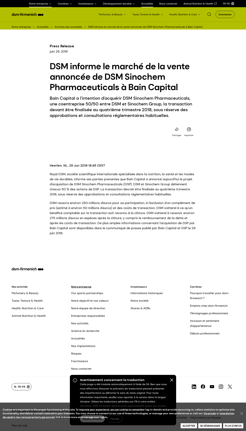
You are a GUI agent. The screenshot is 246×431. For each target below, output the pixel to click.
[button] (209, 14)
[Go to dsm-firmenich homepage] (28, 14)
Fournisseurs (79, 361)
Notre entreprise (21, 26)
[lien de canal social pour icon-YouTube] (211, 386)
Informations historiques (147, 293)
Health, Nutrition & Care (28, 308)
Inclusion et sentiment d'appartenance (204, 323)
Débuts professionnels (205, 333)
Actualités (43, 26)
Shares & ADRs (140, 308)
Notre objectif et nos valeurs (90, 301)
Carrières (196, 286)
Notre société (139, 301)
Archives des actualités (68, 26)
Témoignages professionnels (209, 313)
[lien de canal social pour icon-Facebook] (202, 386)
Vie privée (209, 413)
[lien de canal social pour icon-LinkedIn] (193, 386)
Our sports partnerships (87, 293)
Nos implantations (83, 346)
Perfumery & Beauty (25, 293)
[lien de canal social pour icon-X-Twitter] (229, 386)
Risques (76, 353)
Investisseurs (139, 286)
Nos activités (20, 286)
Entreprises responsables (88, 316)
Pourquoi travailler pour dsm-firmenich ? (209, 295)
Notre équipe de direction (88, 308)
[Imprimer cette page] (189, 129)
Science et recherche (85, 331)
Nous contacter (81, 369)
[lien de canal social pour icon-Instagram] (220, 386)
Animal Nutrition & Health (29, 316)
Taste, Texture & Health (27, 301)
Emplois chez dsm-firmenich (209, 306)
